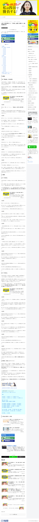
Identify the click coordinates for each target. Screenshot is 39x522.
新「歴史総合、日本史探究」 (6, 47)
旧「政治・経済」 (13, 410)
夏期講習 (30, 70)
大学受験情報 (30, 74)
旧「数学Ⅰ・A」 (9, 397)
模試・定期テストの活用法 (33, 59)
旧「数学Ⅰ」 (4, 397)
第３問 (4, 60)
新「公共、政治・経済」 (6, 410)
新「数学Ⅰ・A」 (9, 396)
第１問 (4, 48)
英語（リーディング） (5, 392)
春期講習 (30, 68)
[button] (21, 457)
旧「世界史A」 (14, 404)
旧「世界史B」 (19, 404)
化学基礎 (7, 401)
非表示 (7, 44)
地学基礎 (13, 401)
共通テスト (30, 76)
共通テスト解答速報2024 (33, 80)
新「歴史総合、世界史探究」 (6, 404)
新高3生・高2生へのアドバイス (6, 72)
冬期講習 (30, 72)
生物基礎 (10, 401)
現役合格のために (31, 53)
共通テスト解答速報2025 (33, 78)
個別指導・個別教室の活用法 (33, 66)
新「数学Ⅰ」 (4, 396)
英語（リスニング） (13, 392)
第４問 (4, 52)
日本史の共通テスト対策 (5, 73)
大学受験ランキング (30, 158)
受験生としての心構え (31, 51)
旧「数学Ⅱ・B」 (20, 397)
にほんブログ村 (30, 161)
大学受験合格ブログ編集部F (11, 445)
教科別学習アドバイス (32, 61)
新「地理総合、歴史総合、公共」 (7, 407)
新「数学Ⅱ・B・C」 (16, 396)
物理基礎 (3, 401)
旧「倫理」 (10, 409)
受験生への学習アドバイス (32, 57)
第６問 (4, 54)
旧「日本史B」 (19, 403)
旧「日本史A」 (4, 65)
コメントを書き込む (13, 514)
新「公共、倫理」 (5, 409)
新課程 (3, 46)
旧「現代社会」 (18, 410)
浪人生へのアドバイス (32, 55)
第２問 (4, 49)
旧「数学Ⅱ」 (15, 397)
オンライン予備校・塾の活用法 (33, 64)
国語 (2, 394)
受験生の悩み (30, 49)
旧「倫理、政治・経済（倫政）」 (17, 409)
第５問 (4, 53)
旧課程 (3, 55)
